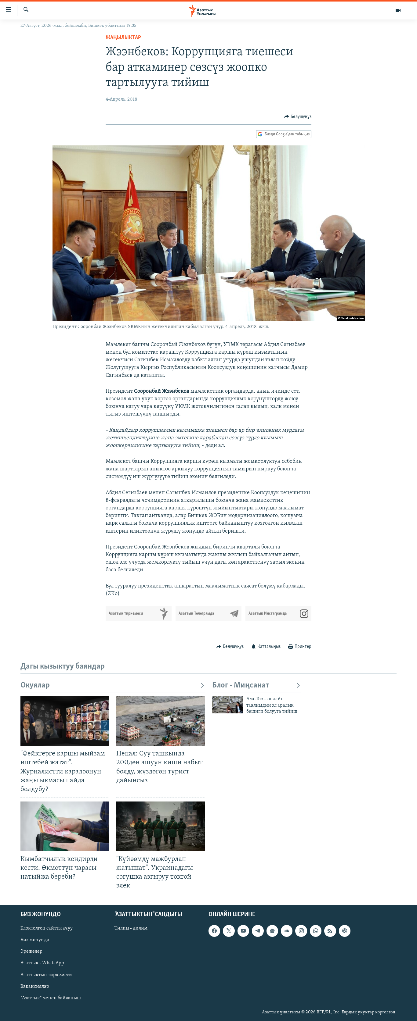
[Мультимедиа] (398, 10)
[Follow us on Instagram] (301, 931)
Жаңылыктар (123, 38)
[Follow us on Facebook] (214, 931)
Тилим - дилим (130, 928)
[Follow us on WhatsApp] (315, 931)
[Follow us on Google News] (272, 931)
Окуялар (35, 685)
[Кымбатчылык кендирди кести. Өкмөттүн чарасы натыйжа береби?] (64, 826)
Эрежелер (31, 951)
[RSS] (330, 931)
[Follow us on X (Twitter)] (228, 931)
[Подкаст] (344, 931)
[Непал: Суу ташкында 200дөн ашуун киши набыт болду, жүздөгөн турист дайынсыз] (160, 721)
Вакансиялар (34, 986)
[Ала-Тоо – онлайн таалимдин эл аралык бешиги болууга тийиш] (227, 704)
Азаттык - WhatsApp (42, 963)
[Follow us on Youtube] (243, 931)
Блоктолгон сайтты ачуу (46, 928)
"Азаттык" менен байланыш (50, 997)
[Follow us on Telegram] (257, 931)
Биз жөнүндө (34, 939)
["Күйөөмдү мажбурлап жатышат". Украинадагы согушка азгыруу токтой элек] (160, 826)
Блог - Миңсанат (240, 685)
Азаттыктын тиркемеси (46, 974)
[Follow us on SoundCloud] (286, 931)
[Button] (297, 117)
